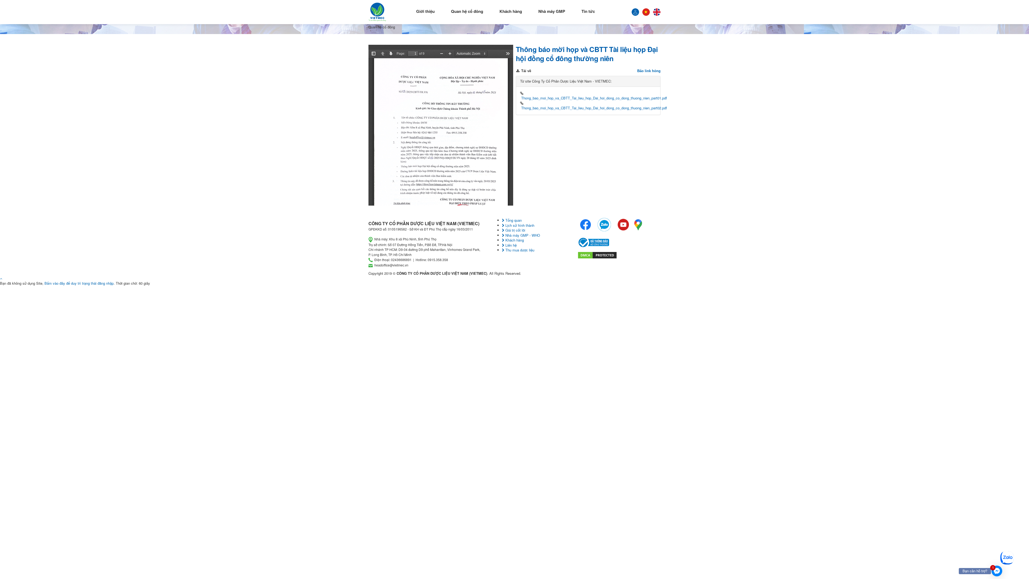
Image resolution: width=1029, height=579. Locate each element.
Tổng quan (513, 220)
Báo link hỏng (649, 71)
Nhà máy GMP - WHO (522, 235)
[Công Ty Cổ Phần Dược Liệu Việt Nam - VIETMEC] (377, 12)
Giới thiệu (425, 11)
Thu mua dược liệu (519, 250)
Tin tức (588, 11)
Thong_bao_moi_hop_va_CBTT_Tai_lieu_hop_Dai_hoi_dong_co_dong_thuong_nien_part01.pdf (594, 98)
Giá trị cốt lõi (514, 230)
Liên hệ (510, 245)
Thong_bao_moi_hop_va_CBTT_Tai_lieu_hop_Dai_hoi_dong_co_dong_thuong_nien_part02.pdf (594, 107)
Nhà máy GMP (551, 11)
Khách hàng (510, 11)
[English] (657, 12)
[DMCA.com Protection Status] (597, 254)
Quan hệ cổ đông (467, 11)
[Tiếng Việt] (635, 12)
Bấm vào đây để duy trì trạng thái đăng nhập (79, 283)
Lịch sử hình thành (519, 225)
